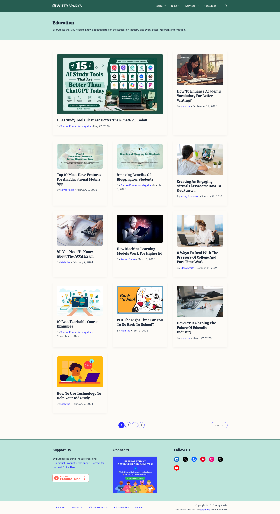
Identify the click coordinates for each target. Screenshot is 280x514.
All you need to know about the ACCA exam (75, 254)
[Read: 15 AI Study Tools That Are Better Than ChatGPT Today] (110, 83)
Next (219, 425)
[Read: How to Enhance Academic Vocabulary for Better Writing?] (200, 69)
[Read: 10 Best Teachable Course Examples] (80, 300)
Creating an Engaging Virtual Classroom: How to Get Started (199, 186)
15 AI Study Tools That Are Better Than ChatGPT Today (102, 120)
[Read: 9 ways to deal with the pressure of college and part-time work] (200, 230)
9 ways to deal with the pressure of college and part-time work (197, 257)
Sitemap (138, 507)
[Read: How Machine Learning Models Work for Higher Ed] (140, 228)
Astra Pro (205, 509)
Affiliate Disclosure (98, 507)
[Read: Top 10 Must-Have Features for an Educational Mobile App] (80, 156)
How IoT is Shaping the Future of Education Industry (196, 328)
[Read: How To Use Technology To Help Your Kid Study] (80, 371)
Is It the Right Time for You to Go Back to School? (140, 322)
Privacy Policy (121, 507)
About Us (60, 507)
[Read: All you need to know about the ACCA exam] (80, 229)
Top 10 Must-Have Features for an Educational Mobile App (79, 179)
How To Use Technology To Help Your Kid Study (79, 395)
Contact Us (77, 507)
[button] (164, 6)
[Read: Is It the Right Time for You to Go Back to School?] (140, 299)
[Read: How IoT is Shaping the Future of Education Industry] (200, 301)
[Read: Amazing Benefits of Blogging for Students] (140, 156)
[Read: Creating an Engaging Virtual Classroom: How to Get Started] (200, 159)
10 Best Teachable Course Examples (77, 324)
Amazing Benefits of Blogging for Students (135, 177)
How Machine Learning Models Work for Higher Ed (139, 251)
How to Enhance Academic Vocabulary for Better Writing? (199, 96)
